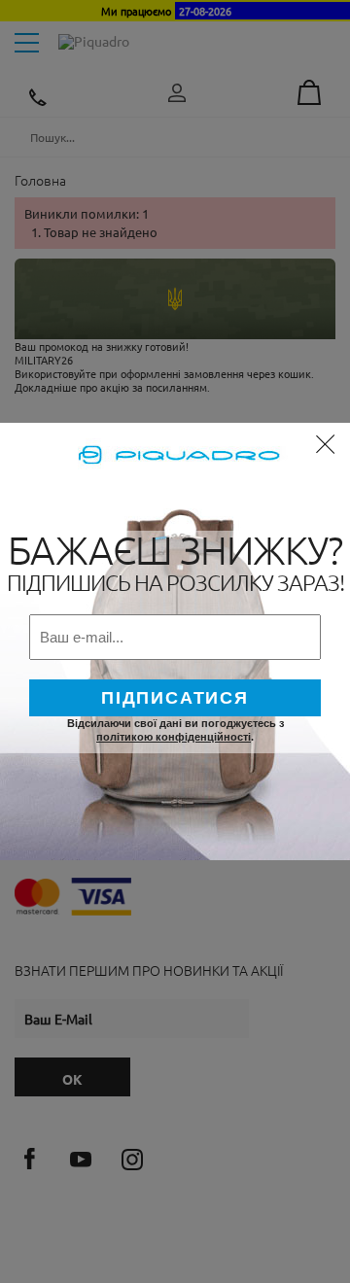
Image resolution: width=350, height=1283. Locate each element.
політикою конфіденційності (173, 737)
